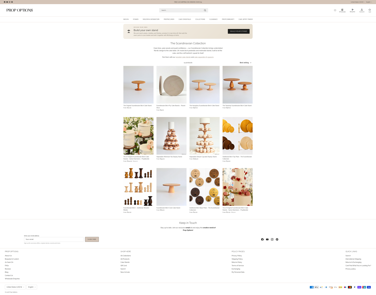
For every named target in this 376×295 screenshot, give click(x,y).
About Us (8, 256)
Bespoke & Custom (12, 259)
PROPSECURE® (169, 19)
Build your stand (238, 31)
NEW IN (126, 19)
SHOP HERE (126, 251)
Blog (6, 272)
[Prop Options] (19, 10)
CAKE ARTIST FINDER (246, 19)
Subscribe (92, 239)
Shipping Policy (237, 259)
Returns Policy (237, 262)
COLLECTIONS (200, 19)
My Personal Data (238, 272)
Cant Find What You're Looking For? (358, 265)
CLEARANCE (213, 19)
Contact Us (9, 275)
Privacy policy (351, 269)
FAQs (7, 265)
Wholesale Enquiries (12, 279)
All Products (125, 259)
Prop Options (13, 292)
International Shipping (353, 259)
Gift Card (124, 265)
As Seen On (9, 262)
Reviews (8, 269)
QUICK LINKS (351, 251)
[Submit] (205, 10)
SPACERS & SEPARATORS (151, 19)
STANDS (135, 19)
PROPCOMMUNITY (228, 19)
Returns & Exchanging (353, 262)
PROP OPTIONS (11, 251)
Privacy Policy (237, 256)
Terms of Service (238, 265)
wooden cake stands (183, 57)
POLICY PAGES (238, 251)
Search (123, 269)
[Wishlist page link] (335, 10)
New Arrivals (125, 272)
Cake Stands (125, 262)
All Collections (126, 256)
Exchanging (236, 269)
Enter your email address (31, 236)
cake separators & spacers (204, 57)
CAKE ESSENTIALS (185, 19)
